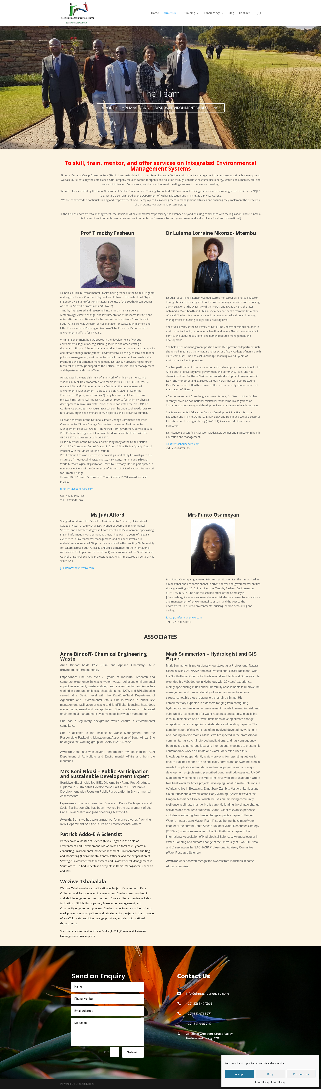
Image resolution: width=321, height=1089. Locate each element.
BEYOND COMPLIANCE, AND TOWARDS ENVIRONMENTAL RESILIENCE (161, 107)
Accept (239, 1074)
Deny (270, 1074)
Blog (231, 13)
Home (155, 13)
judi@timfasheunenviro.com (77, 568)
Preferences (301, 1074)
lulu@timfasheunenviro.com (183, 444)
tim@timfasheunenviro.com (76, 488)
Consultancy (212, 13)
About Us (170, 13)
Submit (133, 1052)
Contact (244, 13)
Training (189, 13)
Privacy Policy (262, 1082)
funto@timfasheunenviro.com (184, 617)
